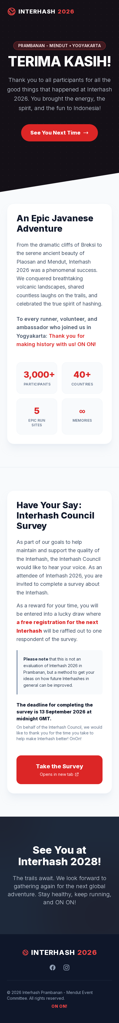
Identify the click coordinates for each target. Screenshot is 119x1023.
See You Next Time (55, 133)
